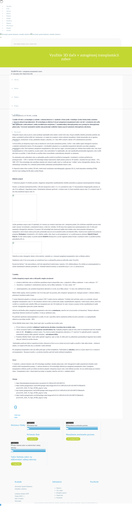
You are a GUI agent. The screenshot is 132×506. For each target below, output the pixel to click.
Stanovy (58, 488)
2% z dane (59, 490)
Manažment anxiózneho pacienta (80, 434)
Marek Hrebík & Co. (92, 502)
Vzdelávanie (30, 423)
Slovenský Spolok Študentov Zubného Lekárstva (51, 502)
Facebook (59, 498)
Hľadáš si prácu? (61, 493)
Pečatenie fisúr (33, 434)
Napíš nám (59, 495)
